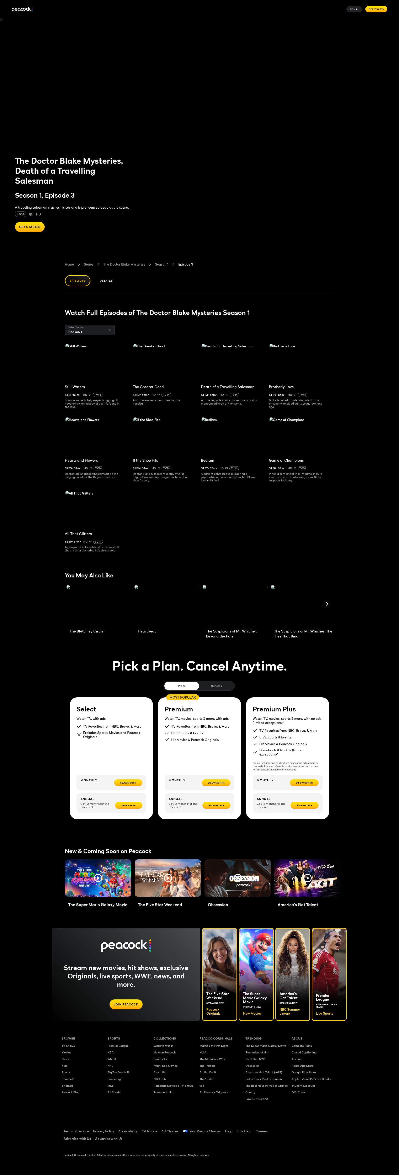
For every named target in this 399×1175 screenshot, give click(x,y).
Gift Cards (298, 1092)
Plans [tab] (182, 686)
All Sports (114, 1092)
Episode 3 (185, 264)
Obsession (252, 1065)
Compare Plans (302, 1045)
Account (297, 1059)
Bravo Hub (160, 1072)
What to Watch (164, 1045)
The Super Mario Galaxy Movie (265, 1045)
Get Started (376, 9)
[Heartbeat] (166, 605)
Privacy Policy (103, 1131)
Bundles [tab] (216, 686)
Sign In (354, 9)
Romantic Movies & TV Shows (173, 1085)
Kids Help (243, 1131)
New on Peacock (165, 1052)
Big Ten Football (118, 1072)
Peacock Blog (70, 1092)
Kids (64, 1065)
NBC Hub (160, 1079)
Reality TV (160, 1059)
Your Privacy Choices (205, 1131)
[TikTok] (308, 1128)
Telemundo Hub (164, 1092)
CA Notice (149, 1131)
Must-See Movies (166, 1065)
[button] (98, 878)
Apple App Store (303, 1065)
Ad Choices (170, 1131)
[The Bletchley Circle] (98, 605)
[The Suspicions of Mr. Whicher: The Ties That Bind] (303, 605)
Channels (68, 1079)
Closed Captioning (304, 1052)
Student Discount (303, 1085)
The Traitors (208, 1065)
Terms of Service (76, 1131)
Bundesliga (114, 1079)
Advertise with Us (77, 1139)
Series (88, 264)
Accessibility (128, 1131)
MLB (110, 1085)
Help (228, 1131)
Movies (66, 1052)
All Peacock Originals (214, 1092)
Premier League (118, 1045)
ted (202, 1085)
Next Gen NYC (255, 1059)
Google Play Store (304, 1072)
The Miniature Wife (212, 1059)
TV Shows (68, 1045)
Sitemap (67, 1085)
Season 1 (161, 264)
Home (69, 264)
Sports (66, 1072)
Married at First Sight (214, 1045)
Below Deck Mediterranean (263, 1079)
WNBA (111, 1059)
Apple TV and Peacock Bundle (311, 1079)
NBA (110, 1052)
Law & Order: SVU (257, 1099)
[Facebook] (297, 1128)
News (65, 1059)
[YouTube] (318, 1128)
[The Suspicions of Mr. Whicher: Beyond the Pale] (235, 605)
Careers (262, 1131)
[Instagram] (329, 1128)
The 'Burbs (206, 1079)
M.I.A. (203, 1052)
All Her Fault (208, 1072)
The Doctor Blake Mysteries (124, 264)
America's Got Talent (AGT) (263, 1072)
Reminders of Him (257, 1052)
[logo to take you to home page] (22, 9)
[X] (297, 1140)
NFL (110, 1065)
